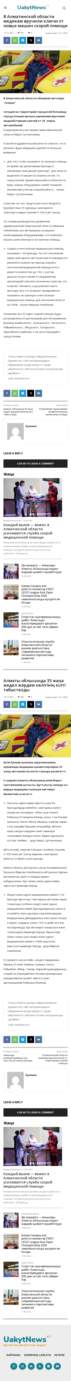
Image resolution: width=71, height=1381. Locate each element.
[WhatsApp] (14, 40)
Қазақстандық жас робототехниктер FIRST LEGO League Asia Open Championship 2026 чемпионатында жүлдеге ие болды (40, 594)
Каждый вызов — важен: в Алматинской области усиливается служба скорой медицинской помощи (27, 531)
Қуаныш (31, 426)
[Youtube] (57, 1366)
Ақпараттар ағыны (12, 520)
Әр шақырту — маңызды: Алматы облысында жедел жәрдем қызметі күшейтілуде (41, 568)
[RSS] (39, 1366)
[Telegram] (22, 40)
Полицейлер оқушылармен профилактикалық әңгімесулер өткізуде (53, 411)
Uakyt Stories (27, 613)
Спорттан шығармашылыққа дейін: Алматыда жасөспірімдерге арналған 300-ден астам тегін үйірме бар (40, 623)
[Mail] (31, 1366)
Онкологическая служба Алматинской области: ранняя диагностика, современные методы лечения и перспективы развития (37, 650)
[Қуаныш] (15, 431)
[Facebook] (6, 40)
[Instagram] (22, 1366)
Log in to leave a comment (35, 463)
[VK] (38, 40)
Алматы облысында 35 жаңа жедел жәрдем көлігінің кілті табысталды (18, 411)
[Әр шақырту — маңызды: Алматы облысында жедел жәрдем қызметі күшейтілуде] (11, 571)
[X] (30, 40)
